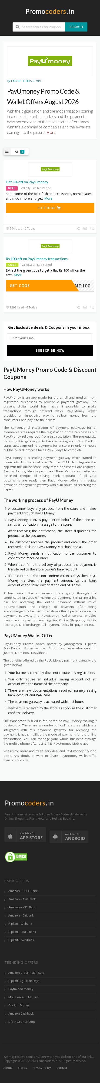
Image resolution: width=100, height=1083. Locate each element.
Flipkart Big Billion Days (23, 981)
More (48, 198)
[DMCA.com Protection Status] (16, 857)
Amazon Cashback (20, 1014)
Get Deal (47, 208)
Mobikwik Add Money (23, 997)
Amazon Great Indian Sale (26, 973)
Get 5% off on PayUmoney (27, 182)
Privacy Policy (42, 1068)
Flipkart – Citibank (20, 924)
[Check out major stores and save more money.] (50, 11)
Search (76, 27)
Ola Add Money (19, 1005)
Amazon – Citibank (20, 915)
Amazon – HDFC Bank (22, 891)
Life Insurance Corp (21, 1022)
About (7, 1068)
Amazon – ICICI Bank (22, 907)
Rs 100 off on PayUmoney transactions (37, 258)
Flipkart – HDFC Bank (22, 932)
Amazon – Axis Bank (22, 899)
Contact (62, 1068)
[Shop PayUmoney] (50, 61)
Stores (22, 1068)
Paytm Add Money (20, 989)
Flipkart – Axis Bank (21, 940)
